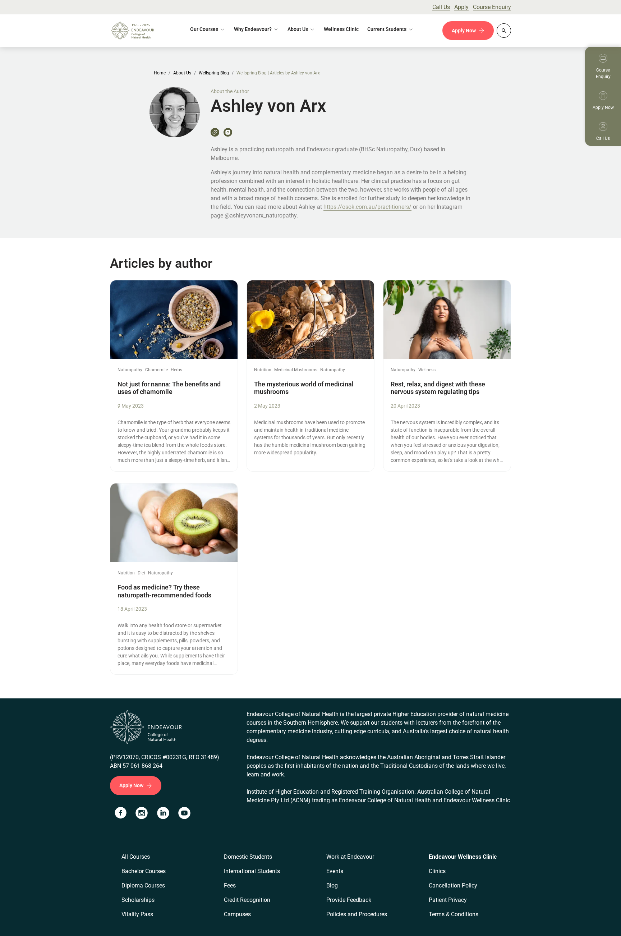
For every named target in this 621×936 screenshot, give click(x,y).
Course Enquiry (492, 7)
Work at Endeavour (350, 856)
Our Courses (204, 29)
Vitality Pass (137, 914)
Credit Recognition (247, 899)
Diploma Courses (143, 885)
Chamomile (156, 370)
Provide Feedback (348, 899)
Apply (461, 7)
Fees (230, 885)
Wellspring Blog (214, 72)
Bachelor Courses (143, 871)
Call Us (441, 7)
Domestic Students (248, 856)
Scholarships (138, 899)
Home (160, 72)
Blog (332, 885)
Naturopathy (130, 370)
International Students (252, 871)
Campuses (237, 914)
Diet (141, 573)
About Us (298, 29)
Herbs (176, 370)
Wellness (427, 370)
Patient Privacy (448, 899)
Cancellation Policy (453, 885)
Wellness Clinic (341, 29)
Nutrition (262, 370)
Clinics (437, 871)
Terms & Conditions (453, 914)
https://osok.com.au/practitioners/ (367, 206)
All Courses (135, 856)
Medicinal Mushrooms (295, 370)
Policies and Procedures (356, 914)
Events (334, 871)
